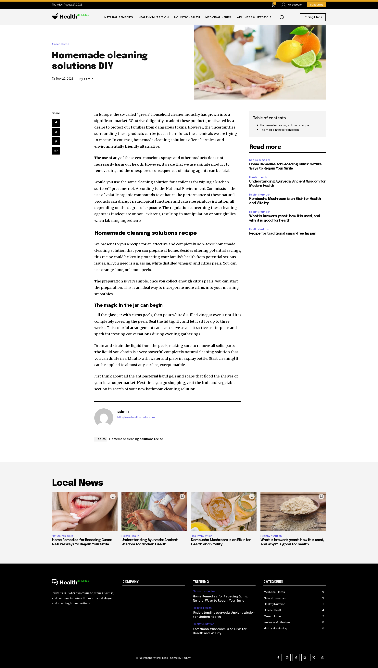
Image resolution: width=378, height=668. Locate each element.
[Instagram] (287, 657)
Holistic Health (258, 177)
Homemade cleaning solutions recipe (136, 439)
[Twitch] (304, 657)
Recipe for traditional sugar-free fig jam (282, 233)
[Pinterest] (56, 141)
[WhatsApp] (56, 151)
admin (89, 79)
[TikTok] (296, 657)
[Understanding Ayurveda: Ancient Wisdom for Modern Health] (154, 511)
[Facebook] (56, 123)
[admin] (103, 417)
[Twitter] (56, 132)
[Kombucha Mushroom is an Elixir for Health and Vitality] (224, 511)
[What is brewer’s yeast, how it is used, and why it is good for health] (293, 511)
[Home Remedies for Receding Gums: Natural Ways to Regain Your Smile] (85, 511)
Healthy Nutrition (260, 194)
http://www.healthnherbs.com (136, 417)
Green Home (60, 44)
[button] (281, 17)
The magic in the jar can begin (279, 129)
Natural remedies (259, 160)
